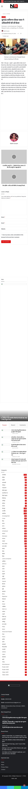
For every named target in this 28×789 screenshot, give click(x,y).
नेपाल (3, 634)
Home (4, 13)
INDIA (3, 533)
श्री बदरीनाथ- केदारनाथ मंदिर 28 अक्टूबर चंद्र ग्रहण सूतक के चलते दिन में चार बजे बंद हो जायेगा (18, 438)
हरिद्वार (3, 477)
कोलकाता (4, 656)
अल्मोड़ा (3, 500)
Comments (23, 425)
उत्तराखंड (8, 13)
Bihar (3, 594)
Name (3, 217)
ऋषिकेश (3, 561)
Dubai (3, 604)
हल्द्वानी (3, 573)
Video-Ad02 (5, 674)
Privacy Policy (4, 767)
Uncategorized (5, 516)
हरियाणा (3, 578)
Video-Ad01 (5, 672)
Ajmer (3, 629)
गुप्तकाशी (4, 619)
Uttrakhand (5, 531)
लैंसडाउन (4, 599)
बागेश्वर (3, 503)
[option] (14, 412)
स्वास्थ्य (3, 538)
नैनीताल (3, 485)
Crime (3, 518)
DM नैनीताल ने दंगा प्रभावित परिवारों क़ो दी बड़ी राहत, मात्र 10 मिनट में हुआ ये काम (14, 419)
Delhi (3, 571)
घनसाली (3, 649)
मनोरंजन (3, 528)
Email (3, 223)
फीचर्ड (3, 548)
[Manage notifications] (24, 785)
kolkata (4, 651)
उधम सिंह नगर (5, 492)
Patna (3, 636)
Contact (3, 769)
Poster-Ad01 (5, 667)
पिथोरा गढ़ (4, 616)
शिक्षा (3, 521)
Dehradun (4, 536)
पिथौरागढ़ (4, 498)
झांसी (3, 659)
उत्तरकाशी (4, 482)
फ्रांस (3, 641)
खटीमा (3, 639)
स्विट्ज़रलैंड (4, 646)
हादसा (3, 566)
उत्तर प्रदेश (4, 546)
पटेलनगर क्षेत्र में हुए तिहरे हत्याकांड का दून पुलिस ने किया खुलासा (18, 431)
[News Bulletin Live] (14, 6)
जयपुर (3, 661)
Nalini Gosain (6, 31)
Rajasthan (4, 596)
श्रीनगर (3, 586)
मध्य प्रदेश (4, 624)
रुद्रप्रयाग (4, 487)
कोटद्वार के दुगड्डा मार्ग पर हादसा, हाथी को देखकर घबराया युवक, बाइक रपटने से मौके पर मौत (18, 461)
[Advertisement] (14, 111)
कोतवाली (4, 644)
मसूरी (3, 576)
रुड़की (3, 614)
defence (4, 563)
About (2, 764)
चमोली (3, 480)
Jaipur (3, 654)
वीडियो (3, 553)
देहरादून (3, 508)
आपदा (3, 568)
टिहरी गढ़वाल (4, 495)
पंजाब (3, 601)
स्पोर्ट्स (3, 541)
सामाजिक (4, 513)
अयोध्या (3, 611)
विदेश (3, 556)
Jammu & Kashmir (6, 558)
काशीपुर (3, 621)
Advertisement (5, 664)
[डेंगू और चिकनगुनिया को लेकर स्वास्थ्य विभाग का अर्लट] (6, 447)
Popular (4, 425)
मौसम (3, 551)
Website (3, 229)
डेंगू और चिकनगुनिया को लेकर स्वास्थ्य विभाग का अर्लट (18, 445)
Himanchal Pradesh (7, 631)
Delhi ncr (4, 609)
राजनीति (3, 511)
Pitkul (3, 626)
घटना (3, 526)
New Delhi (4, 543)
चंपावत (3, 505)
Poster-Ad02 (5, 669)
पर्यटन (3, 523)
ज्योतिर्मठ (4, 606)
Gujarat (4, 581)
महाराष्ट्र (4, 591)
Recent (13, 425)
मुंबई (3, 589)
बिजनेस (3, 583)
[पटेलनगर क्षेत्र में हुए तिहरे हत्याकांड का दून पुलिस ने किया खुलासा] (6, 432)
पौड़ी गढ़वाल (4, 490)
